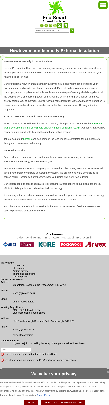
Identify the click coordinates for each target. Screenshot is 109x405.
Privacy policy (20, 276)
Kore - (57, 237)
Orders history (20, 271)
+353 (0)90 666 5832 (24, 293)
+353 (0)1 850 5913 (23, 329)
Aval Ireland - (35, 237)
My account (19, 268)
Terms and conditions (24, 274)
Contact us (18, 265)
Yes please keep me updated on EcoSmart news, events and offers (40, 360)
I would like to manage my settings (63, 402)
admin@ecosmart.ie (23, 301)
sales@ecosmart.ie (23, 335)
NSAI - (48, 237)
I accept (31, 402)
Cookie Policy (43, 395)
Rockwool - (68, 237)
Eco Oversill (84, 237)
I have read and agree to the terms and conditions (31, 354)
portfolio (27, 139)
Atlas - (21, 237)
